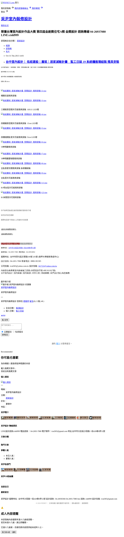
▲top (3, 315)
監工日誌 (20, 311)
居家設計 (21, 41)
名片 (8, 51)
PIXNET (44, 503)
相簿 (8, 46)
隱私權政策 (76, 503)
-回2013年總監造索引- (8, 229)
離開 (14, 532)
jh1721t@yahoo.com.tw (48, 266)
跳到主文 (5, 26)
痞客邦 (26, 301)
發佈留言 (5, 335)
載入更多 (5, 320)
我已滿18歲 (6, 532)
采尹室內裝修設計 (16, 19)
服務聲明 (85, 503)
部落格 (9, 49)
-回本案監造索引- (7, 234)
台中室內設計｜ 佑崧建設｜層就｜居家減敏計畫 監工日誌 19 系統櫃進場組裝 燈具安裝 (62, 61)
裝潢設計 (20, 308)
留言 (31, 301)
